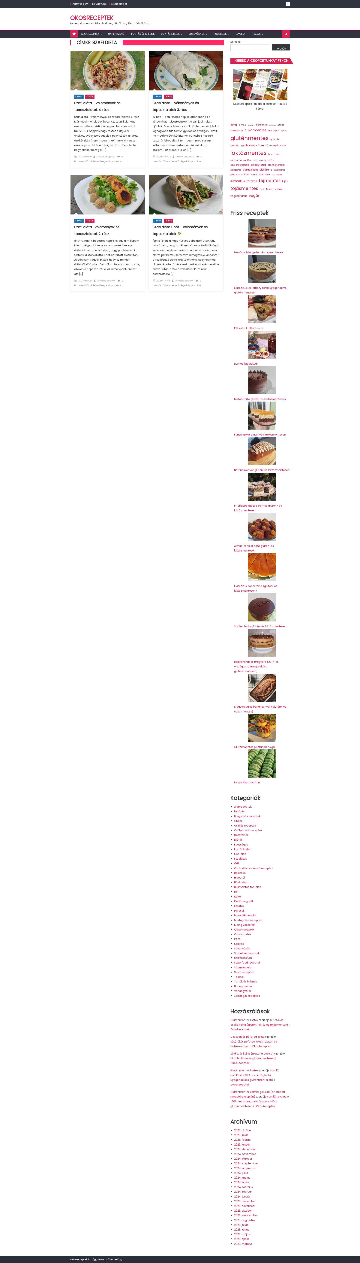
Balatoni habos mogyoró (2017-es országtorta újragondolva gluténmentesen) (256, 666)
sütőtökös (250, 181)
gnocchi (274, 139)
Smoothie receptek (247, 953)
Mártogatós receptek (248, 920)
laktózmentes (248, 153)
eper (276, 130)
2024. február (243, 1192)
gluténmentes (249, 138)
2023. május (242, 1234)
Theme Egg (115, 1259)
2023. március (243, 1244)
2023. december (245, 1201)
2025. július (241, 1135)
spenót (254, 174)
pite (232, 174)
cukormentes (255, 130)
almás (242, 124)
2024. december (245, 1149)
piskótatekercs (278, 170)
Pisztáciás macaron (247, 782)
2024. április (241, 1182)
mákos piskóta (266, 160)
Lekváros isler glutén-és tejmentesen (258, 252)
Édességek (241, 844)
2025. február (242, 1140)
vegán (254, 195)
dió (270, 130)
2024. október (243, 1159)
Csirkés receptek (245, 825)
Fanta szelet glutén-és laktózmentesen (260, 434)
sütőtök (236, 181)
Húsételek (220, 34)
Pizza (237, 939)
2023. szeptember (246, 1215)
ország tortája (276, 164)
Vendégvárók (242, 991)
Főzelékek (240, 859)
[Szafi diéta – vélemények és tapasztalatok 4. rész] (107, 70)
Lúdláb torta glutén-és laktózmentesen (260, 399)
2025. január (242, 1144)
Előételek (240, 854)
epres (284, 130)
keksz (283, 145)
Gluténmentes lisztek (244, 1020)
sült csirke (277, 174)
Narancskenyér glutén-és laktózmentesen (262, 470)
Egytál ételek (170, 34)
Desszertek (241, 835)
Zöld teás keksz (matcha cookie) (252, 1053)
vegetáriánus (238, 196)
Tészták (239, 977)
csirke (280, 124)
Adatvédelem (80, 3)
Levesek (240, 34)
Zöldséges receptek (247, 996)
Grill (236, 863)
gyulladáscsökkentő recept (259, 145)
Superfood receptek (247, 962)
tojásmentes (244, 188)
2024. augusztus (245, 1168)
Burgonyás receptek (247, 816)
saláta (245, 174)
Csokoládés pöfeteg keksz (247, 1037)
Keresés (235, 42)
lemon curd (273, 154)
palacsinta (235, 170)
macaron (236, 160)
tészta (269, 189)
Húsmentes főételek (247, 887)
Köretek (239, 906)
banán (251, 125)
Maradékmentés (245, 915)
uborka (279, 189)
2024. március (243, 1187)
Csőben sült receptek (248, 830)
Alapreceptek (90, 34)
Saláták (239, 944)
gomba (234, 145)
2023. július (241, 1225)
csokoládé (236, 130)
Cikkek (78, 96)
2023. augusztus (244, 1220)
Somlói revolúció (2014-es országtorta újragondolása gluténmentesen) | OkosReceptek (259, 1101)
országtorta (258, 165)
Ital (236, 892)
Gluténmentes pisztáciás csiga (254, 747)
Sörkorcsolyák (243, 958)
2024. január (242, 1196)
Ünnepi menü (116, 34)
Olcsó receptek (244, 929)
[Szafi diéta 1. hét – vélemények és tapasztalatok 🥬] (186, 194)
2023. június (241, 1229)
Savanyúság (242, 948)
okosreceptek (239, 165)
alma (233, 125)
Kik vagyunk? (99, 3)
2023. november (244, 1206)
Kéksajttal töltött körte (248, 328)
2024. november (245, 1154)
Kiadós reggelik (244, 901)
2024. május (242, 1178)
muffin (247, 160)
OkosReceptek (92, 18)
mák (255, 160)
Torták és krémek (143, 34)
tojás (285, 181)
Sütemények (197, 34)
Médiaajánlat (119, 3)
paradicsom (250, 169)
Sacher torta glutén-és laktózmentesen (260, 626)
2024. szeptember (246, 1163)
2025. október (243, 1130)
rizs (238, 174)
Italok (256, 34)
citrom (272, 125)
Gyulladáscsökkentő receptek (253, 868)
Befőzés (239, 811)
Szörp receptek (244, 972)
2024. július (241, 1173)
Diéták (89, 96)
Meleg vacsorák (244, 925)
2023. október (243, 1211)
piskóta (264, 170)
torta (262, 189)
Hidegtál (239, 877)
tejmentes (269, 181)
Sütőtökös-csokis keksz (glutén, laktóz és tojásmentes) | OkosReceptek (260, 1024)
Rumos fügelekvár (246, 364)
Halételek (240, 873)
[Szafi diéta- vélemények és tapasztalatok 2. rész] (107, 194)
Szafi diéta (264, 174)
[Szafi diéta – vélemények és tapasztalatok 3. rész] (186, 70)
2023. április (241, 1239)
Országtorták (242, 934)
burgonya (262, 124)
